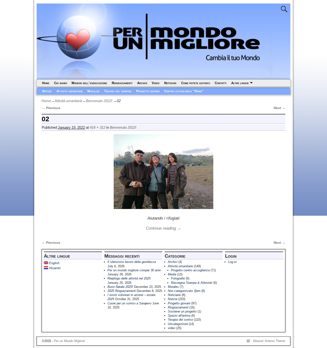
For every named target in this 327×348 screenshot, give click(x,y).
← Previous (51, 108)
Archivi (142, 83)
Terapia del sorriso (117, 91)
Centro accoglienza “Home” (183, 91)
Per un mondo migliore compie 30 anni (134, 270)
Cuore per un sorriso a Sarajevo (129, 303)
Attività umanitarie (69, 91)
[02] (163, 174)
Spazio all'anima (179, 315)
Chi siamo (60, 83)
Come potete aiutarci (195, 83)
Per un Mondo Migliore (69, 341)
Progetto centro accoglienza (190, 270)
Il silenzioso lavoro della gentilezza (131, 262)
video (171, 328)
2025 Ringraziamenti (121, 291)
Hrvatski (54, 268)
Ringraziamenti (122, 83)
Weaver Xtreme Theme (269, 341)
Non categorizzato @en (184, 291)
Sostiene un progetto (182, 311)
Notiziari (170, 83)
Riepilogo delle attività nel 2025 (129, 278)
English (53, 263)
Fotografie (178, 278)
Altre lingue (240, 83)
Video (155, 83)
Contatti (220, 83)
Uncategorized (178, 324)
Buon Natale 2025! (120, 287)
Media (172, 274)
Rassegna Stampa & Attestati (191, 282)
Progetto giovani (148, 91)
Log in (232, 262)
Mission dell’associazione (89, 83)
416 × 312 (97, 127)
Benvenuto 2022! (99, 101)
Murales (93, 91)
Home (45, 83)
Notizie (47, 91)
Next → (279, 108)
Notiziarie (174, 295)
